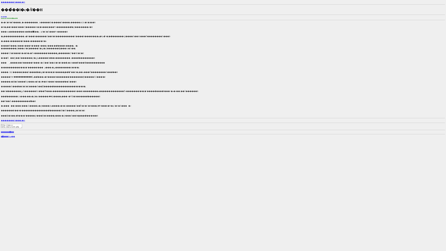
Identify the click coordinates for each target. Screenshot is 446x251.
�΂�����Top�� (8, 137)
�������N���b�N (13, 2)
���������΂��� (7, 132)
